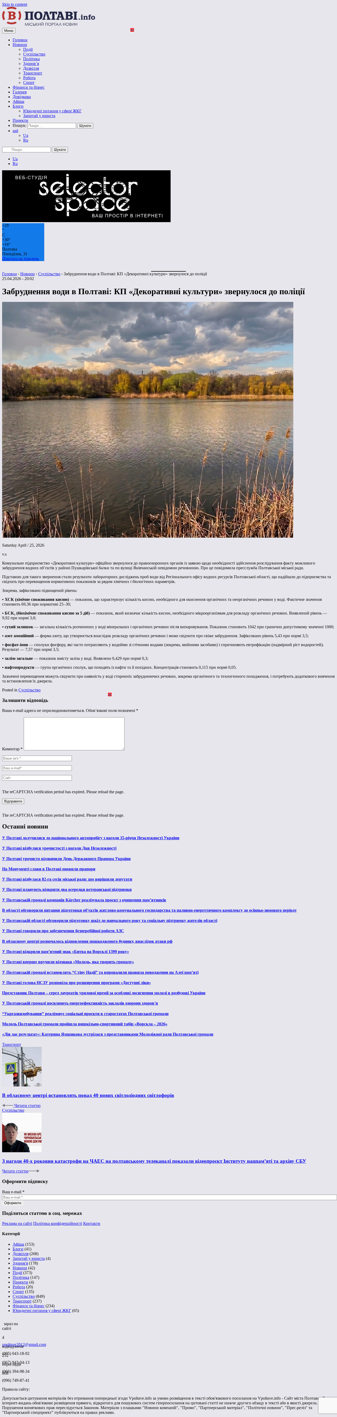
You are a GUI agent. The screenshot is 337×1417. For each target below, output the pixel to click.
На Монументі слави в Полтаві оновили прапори (48, 869)
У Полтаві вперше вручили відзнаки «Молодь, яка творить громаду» (68, 962)
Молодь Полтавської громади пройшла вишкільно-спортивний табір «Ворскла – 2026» (84, 1024)
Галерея (20, 92)
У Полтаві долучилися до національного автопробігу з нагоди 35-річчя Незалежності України (90, 838)
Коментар (12, 749)
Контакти (91, 1223)
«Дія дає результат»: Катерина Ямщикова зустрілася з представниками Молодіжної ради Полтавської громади (107, 1034)
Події (28, 49)
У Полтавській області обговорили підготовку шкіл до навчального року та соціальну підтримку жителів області (109, 920)
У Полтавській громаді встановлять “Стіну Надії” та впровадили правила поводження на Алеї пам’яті (100, 972)
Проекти (20, 120)
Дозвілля (31, 68)
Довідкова (22, 96)
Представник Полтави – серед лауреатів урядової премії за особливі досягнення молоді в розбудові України (103, 993)
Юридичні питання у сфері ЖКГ (52, 111)
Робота (29, 78)
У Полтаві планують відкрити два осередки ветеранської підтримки (67, 889)
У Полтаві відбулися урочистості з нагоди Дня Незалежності (59, 848)
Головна (20, 40)
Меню (8, 31)
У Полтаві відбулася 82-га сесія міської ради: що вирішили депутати (67, 879)
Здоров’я (31, 63)
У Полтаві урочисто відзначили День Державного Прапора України (66, 858)
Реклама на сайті (17, 1223)
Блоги (18, 106)
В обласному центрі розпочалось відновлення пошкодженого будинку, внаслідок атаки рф (87, 941)
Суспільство (34, 54)
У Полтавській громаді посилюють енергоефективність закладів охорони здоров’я (80, 1003)
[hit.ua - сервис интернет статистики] (3, 1322)
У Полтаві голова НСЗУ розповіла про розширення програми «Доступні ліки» (76, 982)
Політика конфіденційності (57, 1223)
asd (15, 130)
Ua (25, 135)
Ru (25, 140)
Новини (20, 44)
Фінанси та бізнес (28, 87)
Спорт (28, 82)
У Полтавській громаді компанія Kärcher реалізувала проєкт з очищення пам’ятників (84, 900)
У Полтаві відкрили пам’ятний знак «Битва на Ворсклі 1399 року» (65, 951)
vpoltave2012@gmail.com (24, 1344)
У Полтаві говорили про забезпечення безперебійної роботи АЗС (63, 931)
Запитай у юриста (39, 115)
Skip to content (14, 4)
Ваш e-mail (13, 1192)
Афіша (18, 101)
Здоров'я (20, 1263)
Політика (31, 59)
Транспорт (32, 73)
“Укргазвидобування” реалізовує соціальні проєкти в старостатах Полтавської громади (85, 1013)
